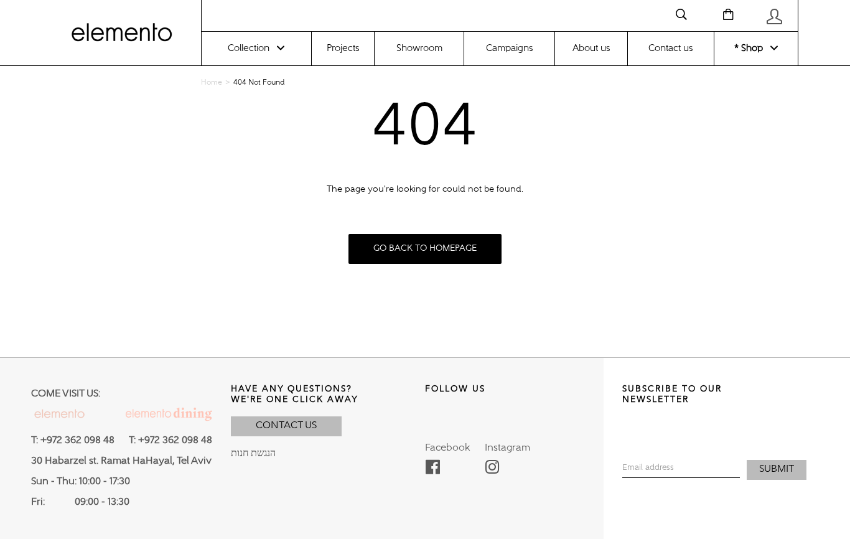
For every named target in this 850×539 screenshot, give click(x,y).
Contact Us (286, 426)
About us (591, 48)
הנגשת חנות (253, 454)
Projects (343, 48)
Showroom (419, 48)
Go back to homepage (425, 248)
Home (211, 83)
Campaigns (509, 48)
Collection (248, 48)
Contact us (670, 48)
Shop (751, 48)
